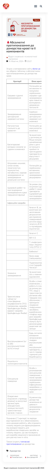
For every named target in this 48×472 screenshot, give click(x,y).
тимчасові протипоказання (18, 442)
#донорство (15, 451)
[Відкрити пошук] (41, 6)
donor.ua (36, 68)
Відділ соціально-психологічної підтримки (21, 468)
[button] (35, 6)
